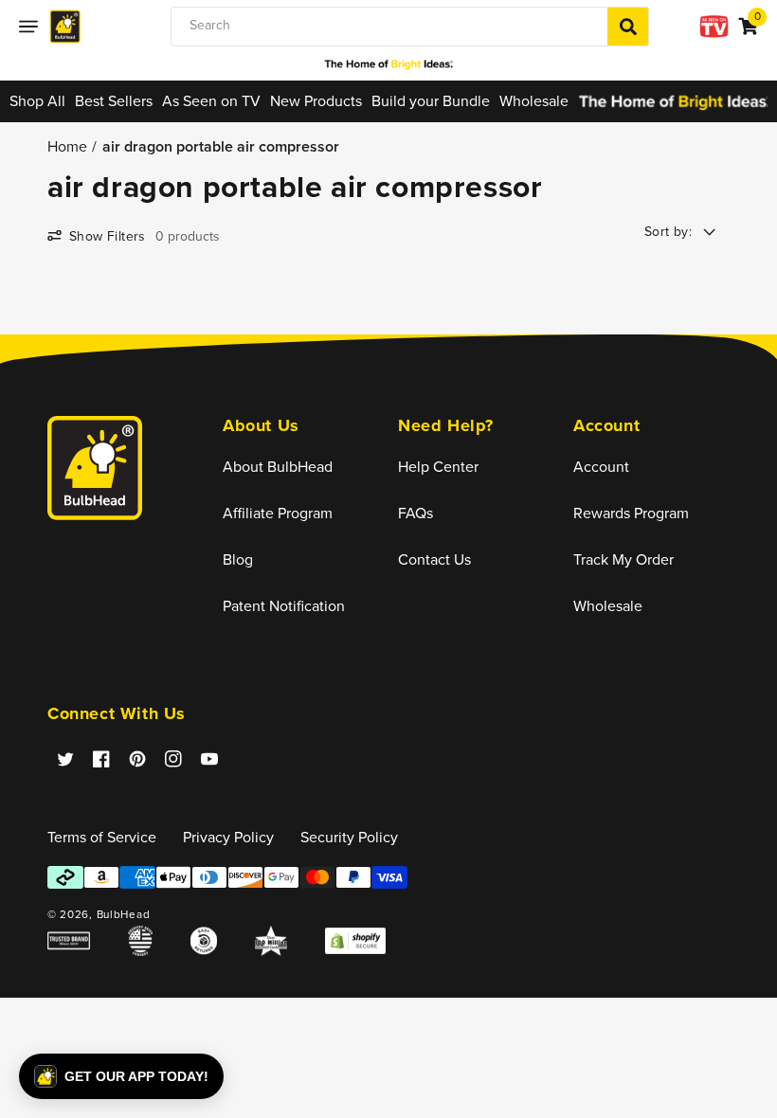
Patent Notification (284, 606)
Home (67, 146)
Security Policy (349, 837)
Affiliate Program (278, 513)
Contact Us (434, 559)
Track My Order (623, 559)
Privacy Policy (228, 837)
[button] (28, 26)
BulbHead (124, 914)
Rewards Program (631, 513)
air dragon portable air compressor (220, 146)
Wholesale (607, 606)
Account (601, 467)
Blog (238, 559)
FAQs (415, 513)
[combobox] (410, 26)
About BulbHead (278, 467)
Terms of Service (101, 837)
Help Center (438, 467)
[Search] (628, 26)
